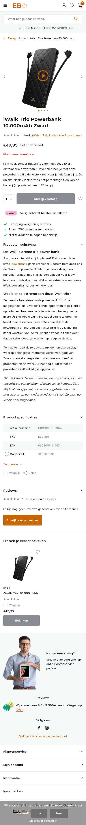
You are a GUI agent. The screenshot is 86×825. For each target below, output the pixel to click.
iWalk (35, 135)
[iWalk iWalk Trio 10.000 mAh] (21, 567)
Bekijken (21, 620)
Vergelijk (14, 473)
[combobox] (43, 18)
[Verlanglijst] (71, 5)
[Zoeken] (76, 19)
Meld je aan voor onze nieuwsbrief (43, 736)
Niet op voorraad (46, 199)
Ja (39, 813)
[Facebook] (39, 728)
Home (22, 38)
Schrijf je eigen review (23, 520)
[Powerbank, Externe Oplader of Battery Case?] (23, 5)
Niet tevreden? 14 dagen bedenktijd (33, 235)
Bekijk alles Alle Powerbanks (62, 135)
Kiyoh (19, 709)
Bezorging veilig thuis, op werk (30, 224)
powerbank (19, 264)
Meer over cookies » (43, 820)
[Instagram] (47, 728)
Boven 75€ (31, 229)
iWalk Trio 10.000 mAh (20, 593)
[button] (38, 110)
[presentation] (4, 76)
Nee (59, 813)
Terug (11, 38)
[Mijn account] (64, 5)
